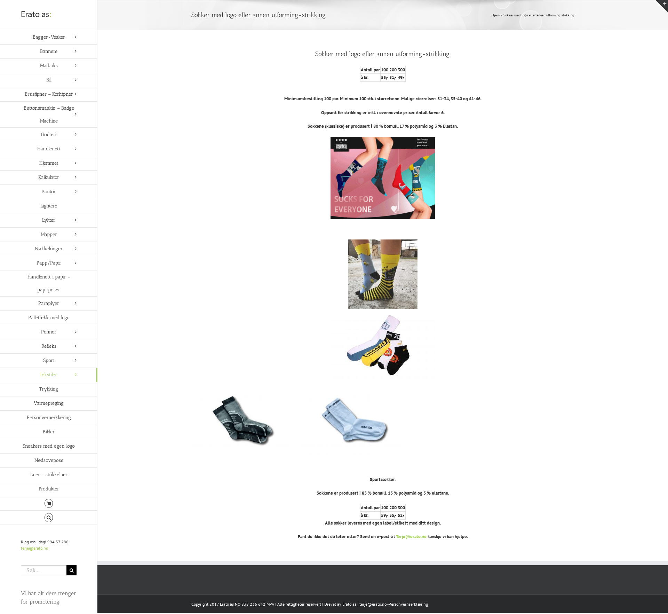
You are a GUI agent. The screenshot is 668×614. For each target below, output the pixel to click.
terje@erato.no (34, 548)
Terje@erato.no (411, 537)
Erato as (349, 604)
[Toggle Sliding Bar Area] (661, 6)
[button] (48, 518)
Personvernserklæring (408, 604)
